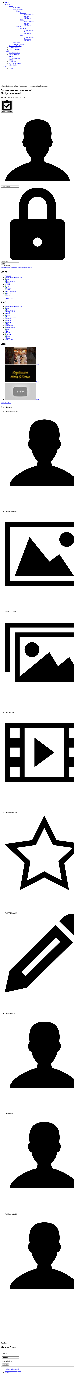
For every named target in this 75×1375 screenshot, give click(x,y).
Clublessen (27, 18)
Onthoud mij (6, 1361)
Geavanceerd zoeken (15, 46)
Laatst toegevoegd (14, 49)
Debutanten (27, 16)
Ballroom (23, 13)
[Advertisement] (37, 1328)
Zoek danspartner (17, 9)
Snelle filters (16, 7)
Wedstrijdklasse (29, 14)
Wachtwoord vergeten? (25, 267)
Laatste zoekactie (14, 47)
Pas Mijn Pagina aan (15, 63)
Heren (18, 11)
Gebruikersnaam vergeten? (9, 267)
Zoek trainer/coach (18, 44)
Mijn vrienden (13, 65)
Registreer (8, 1372)
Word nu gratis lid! (7, 111)
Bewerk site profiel (14, 58)
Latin (22, 20)
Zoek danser (16, 42)
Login (3, 263)
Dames (18, 27)
